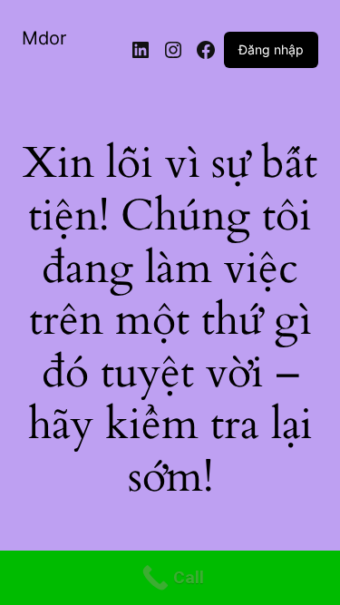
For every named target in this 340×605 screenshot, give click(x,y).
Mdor (44, 38)
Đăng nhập (271, 49)
